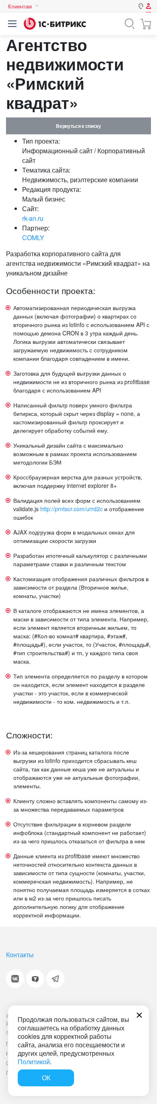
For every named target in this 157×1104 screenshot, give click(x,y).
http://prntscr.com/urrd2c (71, 509)
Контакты (20, 954)
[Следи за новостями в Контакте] (15, 979)
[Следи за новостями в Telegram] (55, 979)
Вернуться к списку (78, 126)
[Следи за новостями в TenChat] (35, 979)
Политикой (34, 1061)
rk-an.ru (32, 218)
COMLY (33, 237)
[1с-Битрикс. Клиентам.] (55, 24)
